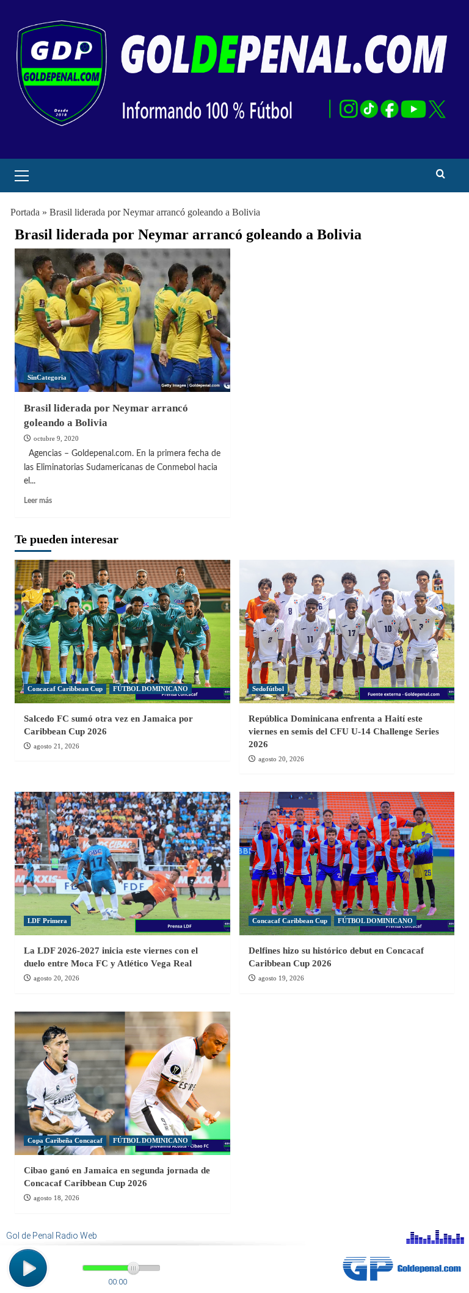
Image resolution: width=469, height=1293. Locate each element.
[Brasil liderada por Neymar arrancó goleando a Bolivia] (122, 320)
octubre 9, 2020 (56, 438)
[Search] (440, 174)
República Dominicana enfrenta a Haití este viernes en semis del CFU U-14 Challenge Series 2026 (344, 731)
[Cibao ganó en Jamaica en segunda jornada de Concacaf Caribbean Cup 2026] (122, 1083)
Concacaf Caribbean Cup (65, 688)
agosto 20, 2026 (281, 758)
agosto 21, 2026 (56, 746)
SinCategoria (47, 377)
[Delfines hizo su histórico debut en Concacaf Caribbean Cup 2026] (347, 863)
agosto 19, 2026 (281, 978)
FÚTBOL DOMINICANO (150, 688)
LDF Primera (47, 920)
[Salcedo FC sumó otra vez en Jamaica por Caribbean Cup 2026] (122, 631)
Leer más (38, 500)
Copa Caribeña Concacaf (65, 1140)
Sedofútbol (268, 688)
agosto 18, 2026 (56, 1197)
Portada (25, 212)
